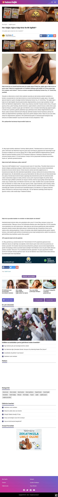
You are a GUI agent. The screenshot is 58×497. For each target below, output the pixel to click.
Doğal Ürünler (38, 392)
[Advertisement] (29, 135)
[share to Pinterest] (54, 35)
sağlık (37, 394)
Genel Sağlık (46, 392)
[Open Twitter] (27, 490)
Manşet (19, 394)
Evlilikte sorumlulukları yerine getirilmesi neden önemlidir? (21, 342)
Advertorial (5, 392)
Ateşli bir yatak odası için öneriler (13, 411)
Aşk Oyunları (21, 392)
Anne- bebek (13, 392)
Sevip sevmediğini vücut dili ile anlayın (14, 418)
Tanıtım (4, 482)
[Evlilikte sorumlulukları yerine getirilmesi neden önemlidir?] (29, 324)
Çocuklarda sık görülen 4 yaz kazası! (14, 353)
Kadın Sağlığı (13, 394)
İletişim (32, 479)
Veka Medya (9, 35)
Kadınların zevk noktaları (10, 356)
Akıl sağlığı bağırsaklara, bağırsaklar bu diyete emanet (22, 292)
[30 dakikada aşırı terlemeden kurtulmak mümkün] (8, 284)
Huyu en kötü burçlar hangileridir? (13, 421)
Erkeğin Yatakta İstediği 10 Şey (12, 414)
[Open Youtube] (34, 490)
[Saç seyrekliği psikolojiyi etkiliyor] (36, 284)
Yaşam (32, 394)
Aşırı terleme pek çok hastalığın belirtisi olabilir (16, 346)
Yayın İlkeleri (33, 486)
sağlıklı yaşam (8, 271)
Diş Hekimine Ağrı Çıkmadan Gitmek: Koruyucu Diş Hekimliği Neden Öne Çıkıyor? (25, 349)
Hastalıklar (5, 394)
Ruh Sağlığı (25, 394)
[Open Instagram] (31, 490)
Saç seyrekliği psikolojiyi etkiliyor (35, 290)
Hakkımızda (5, 486)
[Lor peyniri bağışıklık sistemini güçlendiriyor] (49, 284)
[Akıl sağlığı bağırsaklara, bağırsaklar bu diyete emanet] (22, 284)
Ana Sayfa (4, 479)
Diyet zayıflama (29, 392)
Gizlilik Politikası (34, 482)
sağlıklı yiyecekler (7, 397)
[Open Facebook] (24, 490)
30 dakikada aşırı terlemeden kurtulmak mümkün (7, 291)
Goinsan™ (37, 494)
